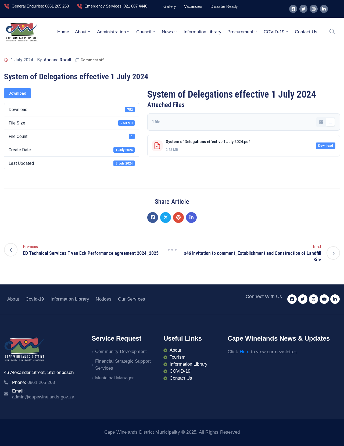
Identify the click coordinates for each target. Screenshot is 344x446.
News (167, 31)
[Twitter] (303, 9)
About (81, 31)
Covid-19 (35, 299)
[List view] (330, 122)
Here (245, 351)
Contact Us (306, 31)
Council (143, 31)
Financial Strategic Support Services (123, 365)
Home (63, 31)
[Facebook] (152, 217)
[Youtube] (324, 299)
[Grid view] (321, 122)
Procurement (240, 31)
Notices (103, 299)
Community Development (121, 351)
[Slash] (172, 249)
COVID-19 (274, 31)
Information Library (202, 31)
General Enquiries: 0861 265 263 (40, 6)
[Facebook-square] (293, 9)
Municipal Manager (114, 377)
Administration (111, 31)
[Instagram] (314, 9)
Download (17, 93)
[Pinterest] (178, 217)
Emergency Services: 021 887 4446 (115, 6)
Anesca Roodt (57, 59)
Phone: (33, 382)
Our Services (131, 299)
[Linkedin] (324, 9)
